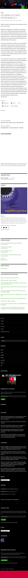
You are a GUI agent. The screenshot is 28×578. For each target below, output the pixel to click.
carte (2, 12)
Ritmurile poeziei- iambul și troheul (9, 280)
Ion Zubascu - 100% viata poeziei (8, 301)
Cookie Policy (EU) (5, 331)
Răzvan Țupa (9, 20)
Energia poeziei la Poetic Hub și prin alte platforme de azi (13, 298)
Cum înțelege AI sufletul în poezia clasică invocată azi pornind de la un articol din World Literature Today (14, 458)
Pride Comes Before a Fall (6, 250)
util (1, 365)
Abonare (3, 519)
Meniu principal (26, 7)
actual (2, 318)
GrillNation (3, 491)
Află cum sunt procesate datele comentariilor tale (13, 165)
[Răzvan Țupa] (2, 540)
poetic (2, 7)
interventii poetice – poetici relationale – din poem (12, 126)
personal (3, 360)
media (2, 329)
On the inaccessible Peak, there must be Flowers (11, 243)
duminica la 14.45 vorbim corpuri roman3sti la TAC (12, 121)
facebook (3, 404)
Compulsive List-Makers (6, 247)
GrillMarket (3, 489)
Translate (11, 179)
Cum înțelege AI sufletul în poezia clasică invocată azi (12, 451)
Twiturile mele (4, 268)
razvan (3, 216)
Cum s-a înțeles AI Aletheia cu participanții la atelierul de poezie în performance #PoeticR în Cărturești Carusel (14, 448)
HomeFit (3, 494)
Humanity (3, 258)
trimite (3, 399)
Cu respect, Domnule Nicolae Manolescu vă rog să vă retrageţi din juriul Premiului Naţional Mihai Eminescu (13, 308)
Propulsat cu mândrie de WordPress (7, 568)
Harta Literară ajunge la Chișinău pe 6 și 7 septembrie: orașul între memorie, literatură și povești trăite (13, 426)
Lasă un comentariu (17, 20)
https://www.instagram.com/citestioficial (10, 499)
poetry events (6, 240)
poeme (2, 321)
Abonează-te (4, 560)
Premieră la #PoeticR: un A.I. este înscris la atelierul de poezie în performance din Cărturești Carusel (13, 470)
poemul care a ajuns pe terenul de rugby (9, 277)
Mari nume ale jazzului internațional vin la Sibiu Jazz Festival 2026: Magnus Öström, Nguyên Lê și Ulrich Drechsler (12, 431)
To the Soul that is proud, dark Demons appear (11, 254)
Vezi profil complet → (5, 229)
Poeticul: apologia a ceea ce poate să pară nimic (11, 446)
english (2, 326)
